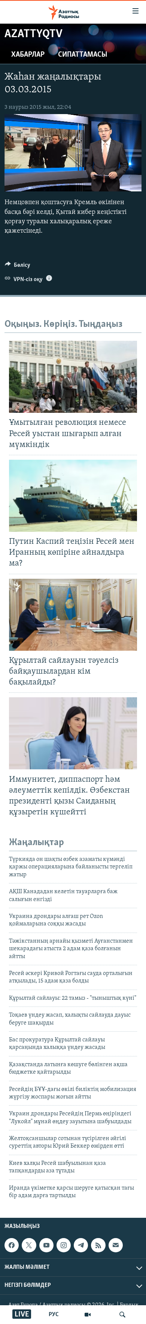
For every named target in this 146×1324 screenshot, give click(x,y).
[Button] (17, 267)
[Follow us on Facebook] (11, 1245)
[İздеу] (122, 1314)
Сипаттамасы (82, 55)
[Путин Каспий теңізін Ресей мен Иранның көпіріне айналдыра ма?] (73, 496)
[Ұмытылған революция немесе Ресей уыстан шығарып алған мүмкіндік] (73, 377)
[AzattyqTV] (87, 1314)
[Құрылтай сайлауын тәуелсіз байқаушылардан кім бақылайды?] (73, 615)
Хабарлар (28, 55)
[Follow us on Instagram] (64, 1245)
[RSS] (98, 1245)
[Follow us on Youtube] (46, 1245)
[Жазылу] (116, 1245)
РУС (54, 1315)
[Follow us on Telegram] (81, 1245)
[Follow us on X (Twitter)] (29, 1245)
